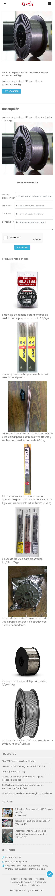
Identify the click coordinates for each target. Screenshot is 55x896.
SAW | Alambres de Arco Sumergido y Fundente (27, 793)
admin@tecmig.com (16, 861)
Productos (26, 878)
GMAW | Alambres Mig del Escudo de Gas (23, 766)
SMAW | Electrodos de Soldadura (19, 761)
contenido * (8, 221)
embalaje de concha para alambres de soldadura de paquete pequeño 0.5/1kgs (25, 316)
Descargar (40, 882)
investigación (12, 91)
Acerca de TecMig (21, 882)
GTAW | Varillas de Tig (13, 771)
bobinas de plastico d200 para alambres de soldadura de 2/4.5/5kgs (27, 742)
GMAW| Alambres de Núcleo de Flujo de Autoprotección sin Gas (22, 787)
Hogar (14, 878)
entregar (22, 247)
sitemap (36, 885)
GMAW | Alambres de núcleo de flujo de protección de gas (22, 778)
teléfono (6, 213)
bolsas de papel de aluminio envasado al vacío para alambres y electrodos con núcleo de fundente (26, 622)
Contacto (23, 885)
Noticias (40, 878)
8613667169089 (13, 857)
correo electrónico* (8, 196)
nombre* (7, 205)
